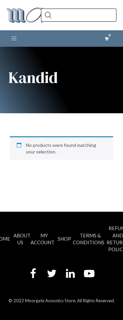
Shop (64, 239)
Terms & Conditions (88, 238)
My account (42, 238)
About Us (22, 238)
